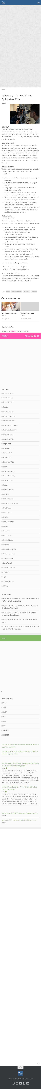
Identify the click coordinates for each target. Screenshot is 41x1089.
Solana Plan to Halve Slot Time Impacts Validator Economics (19, 813)
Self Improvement (9, 554)
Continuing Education (9, 430)
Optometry (34, 291)
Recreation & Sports (9, 549)
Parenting (6, 531)
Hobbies (5, 494)
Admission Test (8, 393)
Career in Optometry (17, 291)
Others (5, 526)
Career (8, 291)
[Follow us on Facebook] (35, 336)
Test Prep (6, 572)
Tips (4, 577)
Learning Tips (7, 512)
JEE (4, 717)
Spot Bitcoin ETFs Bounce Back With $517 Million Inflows (18, 820)
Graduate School (8, 480)
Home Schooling (8, 499)
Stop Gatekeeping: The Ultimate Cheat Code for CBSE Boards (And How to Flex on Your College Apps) (20, 764)
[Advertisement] (20, 25)
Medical (5, 517)
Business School (8, 402)
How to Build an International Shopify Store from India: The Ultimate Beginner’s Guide (19, 753)
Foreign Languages (9, 471)
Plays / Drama (7, 535)
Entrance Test (7, 453)
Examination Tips (8, 462)
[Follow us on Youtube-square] (29, 336)
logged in (13, 331)
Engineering (7, 444)
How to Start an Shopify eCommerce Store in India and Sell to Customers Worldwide (20, 746)
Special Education (8, 558)
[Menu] (38, 2)
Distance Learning (8, 434)
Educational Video (8, 439)
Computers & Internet (10, 425)
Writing (5, 586)
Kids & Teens (7, 508)
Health (5, 485)
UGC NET (6, 735)
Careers (4, 89)
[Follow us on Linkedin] (38, 336)
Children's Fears (8, 412)
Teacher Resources (9, 568)
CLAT (4, 703)
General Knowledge (9, 476)
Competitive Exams (9, 421)
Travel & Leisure (8, 581)
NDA (4, 721)
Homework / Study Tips (10, 503)
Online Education (8, 522)
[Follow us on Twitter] (32, 336)
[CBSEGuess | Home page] (3, 2)
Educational (26, 291)
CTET (4, 707)
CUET (5, 712)
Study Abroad (7, 563)
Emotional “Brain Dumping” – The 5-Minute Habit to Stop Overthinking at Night (19, 788)
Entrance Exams (8, 448)
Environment (7, 457)
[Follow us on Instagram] (25, 336)
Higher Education (8, 490)
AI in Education (7, 398)
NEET (5, 726)
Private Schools (8, 540)
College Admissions (9, 416)
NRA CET (6, 730)
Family (5, 467)
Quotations (6, 545)
